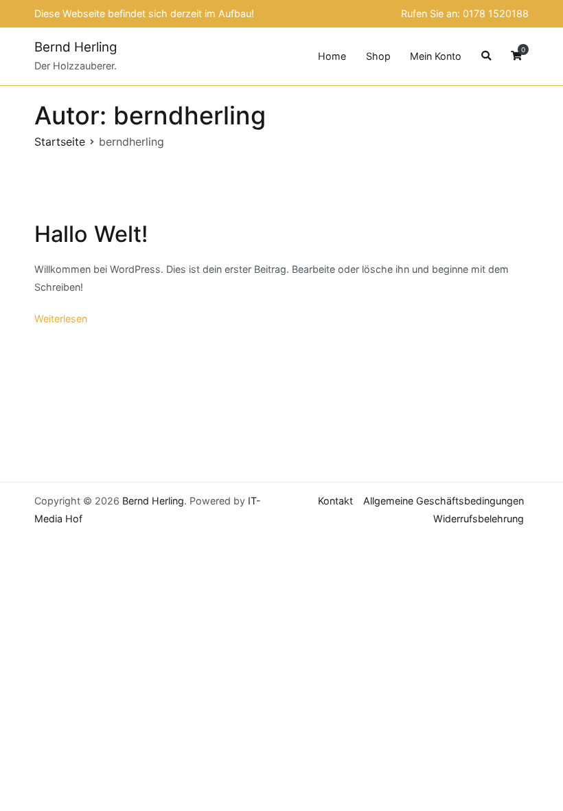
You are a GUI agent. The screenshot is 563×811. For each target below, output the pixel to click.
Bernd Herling (75, 47)
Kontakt (335, 501)
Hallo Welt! (91, 234)
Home (332, 56)
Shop (378, 56)
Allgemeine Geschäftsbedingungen (443, 501)
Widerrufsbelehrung (478, 518)
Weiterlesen (60, 318)
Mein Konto (435, 56)
